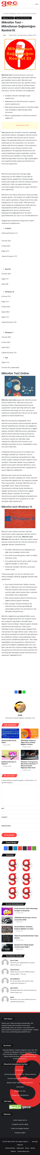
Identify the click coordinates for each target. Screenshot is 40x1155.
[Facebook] (16, 692)
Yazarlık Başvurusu (23, 1151)
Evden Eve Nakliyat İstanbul (20, 1128)
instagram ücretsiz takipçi (20, 1124)
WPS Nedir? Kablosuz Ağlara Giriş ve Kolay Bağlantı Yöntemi (28, 742)
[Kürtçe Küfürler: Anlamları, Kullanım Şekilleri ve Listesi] (7, 929)
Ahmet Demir (14, 969)
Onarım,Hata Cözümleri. (29, 13)
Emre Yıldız (14, 960)
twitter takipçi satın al (20, 1120)
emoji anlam (20, 1087)
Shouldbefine (15, 979)
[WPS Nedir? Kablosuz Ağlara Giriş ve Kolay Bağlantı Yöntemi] (29, 733)
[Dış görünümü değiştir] (30, 5)
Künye (27, 1148)
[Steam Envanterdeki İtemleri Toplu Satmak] (7, 938)
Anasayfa (6, 13)
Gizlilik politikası (10, 1148)
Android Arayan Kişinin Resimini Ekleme (20, 1078)
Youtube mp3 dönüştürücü (20, 1095)
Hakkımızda (20, 1148)
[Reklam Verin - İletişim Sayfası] (13, 865)
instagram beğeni (20, 1132)
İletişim (33, 1148)
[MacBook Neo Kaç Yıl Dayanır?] (10, 755)
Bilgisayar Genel (15, 13)
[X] (20, 692)
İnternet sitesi (6, 826)
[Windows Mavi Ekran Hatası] (10, 733)
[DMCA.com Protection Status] (15, 1108)
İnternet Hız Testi (22, 125)
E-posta (5, 817)
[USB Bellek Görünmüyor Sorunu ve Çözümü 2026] (7, 920)
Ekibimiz (13, 1151)
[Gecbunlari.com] (10, 3)
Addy (4, 35)
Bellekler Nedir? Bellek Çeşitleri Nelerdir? (20, 1082)
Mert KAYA (14, 988)
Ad (3, 808)
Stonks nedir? (20, 1070)
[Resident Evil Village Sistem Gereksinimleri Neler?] (7, 947)
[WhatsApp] (23, 692)
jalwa (12, 997)
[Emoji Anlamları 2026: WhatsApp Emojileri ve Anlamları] (7, 911)
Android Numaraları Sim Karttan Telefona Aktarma (20, 1074)
